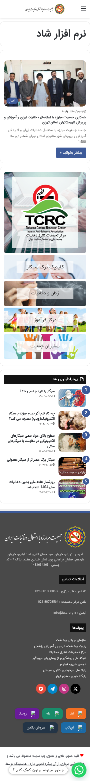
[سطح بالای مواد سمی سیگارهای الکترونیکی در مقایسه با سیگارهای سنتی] (72, 442)
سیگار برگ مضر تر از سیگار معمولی (31, 459)
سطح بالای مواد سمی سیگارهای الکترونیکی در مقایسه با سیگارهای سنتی (31, 441)
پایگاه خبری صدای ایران (70, 676)
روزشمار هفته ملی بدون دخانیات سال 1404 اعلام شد (32, 484)
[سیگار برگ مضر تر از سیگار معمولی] (72, 466)
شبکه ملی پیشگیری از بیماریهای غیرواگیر (59, 658)
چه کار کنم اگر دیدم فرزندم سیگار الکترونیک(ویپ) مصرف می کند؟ (32, 416)
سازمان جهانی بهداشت (71, 640)
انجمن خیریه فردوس (72, 664)
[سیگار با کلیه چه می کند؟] (72, 398)
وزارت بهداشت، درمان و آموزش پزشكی (60, 646)
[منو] (83, 10)
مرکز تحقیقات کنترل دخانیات (67, 652)
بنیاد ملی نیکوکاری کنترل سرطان (64, 670)
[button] (79, 769)
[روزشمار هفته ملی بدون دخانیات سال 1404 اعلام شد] (72, 488)
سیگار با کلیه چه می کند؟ (37, 391)
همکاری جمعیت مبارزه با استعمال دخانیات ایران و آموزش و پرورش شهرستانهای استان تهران (45, 120)
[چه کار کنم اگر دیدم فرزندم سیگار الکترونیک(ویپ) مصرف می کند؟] (72, 420)
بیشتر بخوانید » (71, 152)
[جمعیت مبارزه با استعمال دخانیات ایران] (45, 9)
